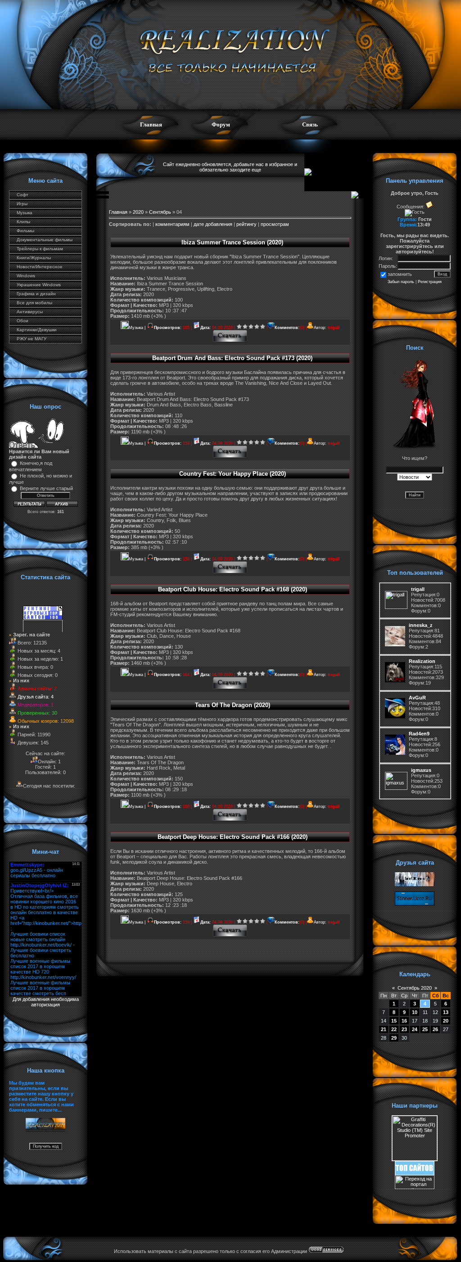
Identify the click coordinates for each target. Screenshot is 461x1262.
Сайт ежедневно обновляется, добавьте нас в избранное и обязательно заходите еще (230, 167)
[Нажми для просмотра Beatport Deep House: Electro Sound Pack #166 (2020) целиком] (230, 935)
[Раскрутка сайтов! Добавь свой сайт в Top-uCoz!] (414, 1173)
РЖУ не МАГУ (31, 338)
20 (445, 1020)
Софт (22, 194)
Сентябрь (160, 212)
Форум (221, 124)
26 (435, 1029)
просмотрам (275, 224)
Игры (22, 203)
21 (383, 1029)
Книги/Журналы (34, 257)
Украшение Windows (39, 284)
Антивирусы (30, 311)
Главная (151, 124)
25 (425, 1029)
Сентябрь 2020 (415, 988)
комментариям (172, 224)
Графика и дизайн (36, 293)
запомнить (400, 274)
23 (404, 1029)
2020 (138, 212)
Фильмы (25, 230)
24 (414, 1029)
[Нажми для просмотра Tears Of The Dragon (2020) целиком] (230, 820)
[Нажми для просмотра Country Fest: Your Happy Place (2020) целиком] (230, 572)
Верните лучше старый (46, 488)
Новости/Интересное (40, 266)
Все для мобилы (34, 302)
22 (394, 1029)
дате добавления (213, 224)
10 (414, 1012)
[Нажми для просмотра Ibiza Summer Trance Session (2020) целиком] (230, 341)
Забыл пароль (401, 281)
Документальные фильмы (44, 239)
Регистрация (430, 281)
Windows (26, 275)
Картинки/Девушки (37, 329)
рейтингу (246, 224)
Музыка (24, 212)
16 (404, 1020)
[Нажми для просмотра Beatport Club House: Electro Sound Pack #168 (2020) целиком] (230, 688)
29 (394, 1038)
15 (394, 1020)
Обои (22, 320)
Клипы (23, 221)
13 (445, 1012)
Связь (310, 124)
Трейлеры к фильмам (40, 248)
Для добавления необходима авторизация (46, 1001)
